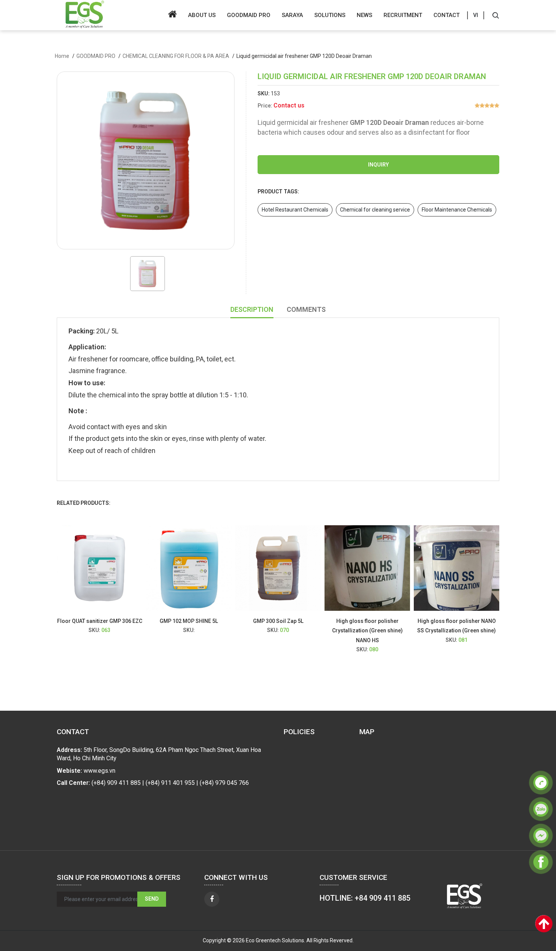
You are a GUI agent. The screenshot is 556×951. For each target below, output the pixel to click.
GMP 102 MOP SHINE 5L (139, 621)
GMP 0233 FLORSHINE (496, 621)
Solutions (329, 15)
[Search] (495, 15)
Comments (306, 309)
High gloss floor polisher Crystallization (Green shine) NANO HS (317, 630)
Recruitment (403, 15)
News (364, 15)
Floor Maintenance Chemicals (457, 210)
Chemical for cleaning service (375, 210)
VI (475, 15)
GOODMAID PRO (248, 15)
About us (202, 15)
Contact (446, 15)
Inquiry (378, 165)
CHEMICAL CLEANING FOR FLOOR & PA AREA (176, 56)
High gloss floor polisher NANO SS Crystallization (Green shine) (407, 625)
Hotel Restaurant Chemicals (295, 210)
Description (251, 309)
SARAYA (292, 15)
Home (62, 56)
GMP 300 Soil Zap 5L (228, 621)
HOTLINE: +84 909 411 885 (365, 898)
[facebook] (211, 899)
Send (151, 899)
